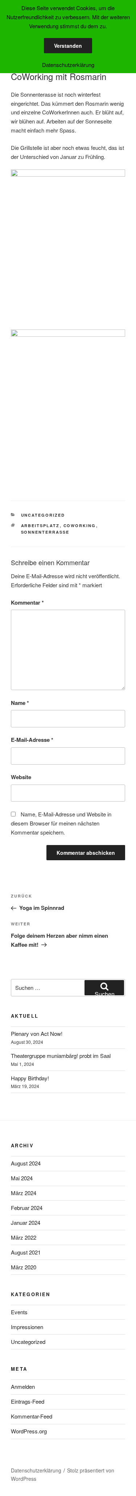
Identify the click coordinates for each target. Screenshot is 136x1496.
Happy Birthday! (30, 1078)
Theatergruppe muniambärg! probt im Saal (61, 1055)
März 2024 (23, 1193)
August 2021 (26, 1252)
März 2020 (23, 1267)
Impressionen (27, 1327)
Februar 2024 (26, 1207)
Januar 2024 (25, 1222)
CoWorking (79, 525)
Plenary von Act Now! (36, 1033)
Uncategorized (43, 515)
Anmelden (23, 1386)
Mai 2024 (22, 1178)
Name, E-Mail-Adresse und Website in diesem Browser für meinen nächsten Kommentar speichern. (61, 823)
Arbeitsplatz (40, 525)
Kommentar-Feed (31, 1416)
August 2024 (26, 1163)
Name (20, 703)
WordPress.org (29, 1431)
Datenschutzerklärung (36, 1470)
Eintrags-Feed (27, 1401)
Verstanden (68, 45)
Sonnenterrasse (45, 532)
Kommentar (27, 602)
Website (21, 777)
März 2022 (23, 1237)
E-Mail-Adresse (32, 740)
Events (19, 1312)
